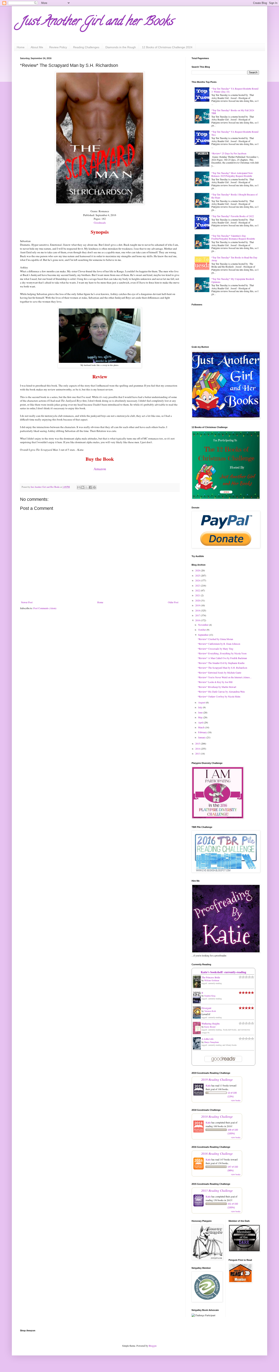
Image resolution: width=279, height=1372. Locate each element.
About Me (37, 47)
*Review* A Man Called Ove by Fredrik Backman (222, 658)
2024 (198, 580)
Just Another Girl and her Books (96, 22)
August (202, 702)
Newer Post (26, 602)
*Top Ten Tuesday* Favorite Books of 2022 (232, 216)
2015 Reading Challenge (217, 1190)
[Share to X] (87, 487)
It (202, 992)
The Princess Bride (211, 977)
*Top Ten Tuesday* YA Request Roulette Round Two (234, 133)
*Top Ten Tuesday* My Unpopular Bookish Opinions (232, 280)
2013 (198, 753)
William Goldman (211, 980)
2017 (198, 615)
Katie (208, 1085)
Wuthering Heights (211, 1023)
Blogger (152, 1345)
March (201, 727)
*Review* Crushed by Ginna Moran (215, 639)
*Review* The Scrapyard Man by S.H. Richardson (222, 667)
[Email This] (79, 487)
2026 (198, 570)
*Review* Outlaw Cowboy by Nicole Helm (219, 696)
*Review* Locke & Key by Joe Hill (215, 682)
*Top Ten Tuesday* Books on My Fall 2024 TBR (232, 112)
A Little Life (207, 1038)
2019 (198, 605)
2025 (198, 575)
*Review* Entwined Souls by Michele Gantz (219, 672)
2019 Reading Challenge (217, 1079)
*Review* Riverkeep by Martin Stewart (217, 686)
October (202, 629)
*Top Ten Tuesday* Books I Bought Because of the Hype (234, 196)
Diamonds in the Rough (120, 47)
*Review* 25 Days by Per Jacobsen (228, 153)
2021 (198, 595)
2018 (198, 610)
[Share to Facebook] (90, 487)
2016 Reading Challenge (217, 1153)
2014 (198, 748)
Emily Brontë (209, 1026)
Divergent (206, 1008)
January (202, 737)
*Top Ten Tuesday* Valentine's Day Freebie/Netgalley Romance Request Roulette (233, 237)
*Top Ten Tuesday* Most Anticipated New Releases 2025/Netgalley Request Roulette (232, 174)
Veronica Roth (210, 1011)
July (200, 707)
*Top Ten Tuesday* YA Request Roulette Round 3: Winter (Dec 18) (234, 90)
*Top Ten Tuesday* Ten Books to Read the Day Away (234, 259)
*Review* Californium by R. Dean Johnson (219, 643)
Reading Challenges (86, 47)
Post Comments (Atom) (44, 608)
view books (235, 1100)
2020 (198, 600)
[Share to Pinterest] (94, 487)
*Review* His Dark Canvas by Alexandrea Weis (221, 691)
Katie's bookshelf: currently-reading (223, 972)
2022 (198, 590)
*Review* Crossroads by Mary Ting (215, 648)
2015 (198, 743)
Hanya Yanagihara (211, 1042)
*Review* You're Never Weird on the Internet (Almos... (225, 677)
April (201, 722)
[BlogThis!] (83, 487)
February (203, 732)
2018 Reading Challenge (217, 1116)
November (203, 624)
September (203, 634)
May (200, 717)
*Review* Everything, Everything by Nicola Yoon (222, 653)
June (200, 712)
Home (21, 47)
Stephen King (209, 995)
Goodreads (100, 222)
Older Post (173, 602)
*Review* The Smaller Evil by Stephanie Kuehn (221, 663)
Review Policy (58, 47)
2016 (198, 620)
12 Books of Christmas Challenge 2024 (167, 47)
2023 (198, 585)
